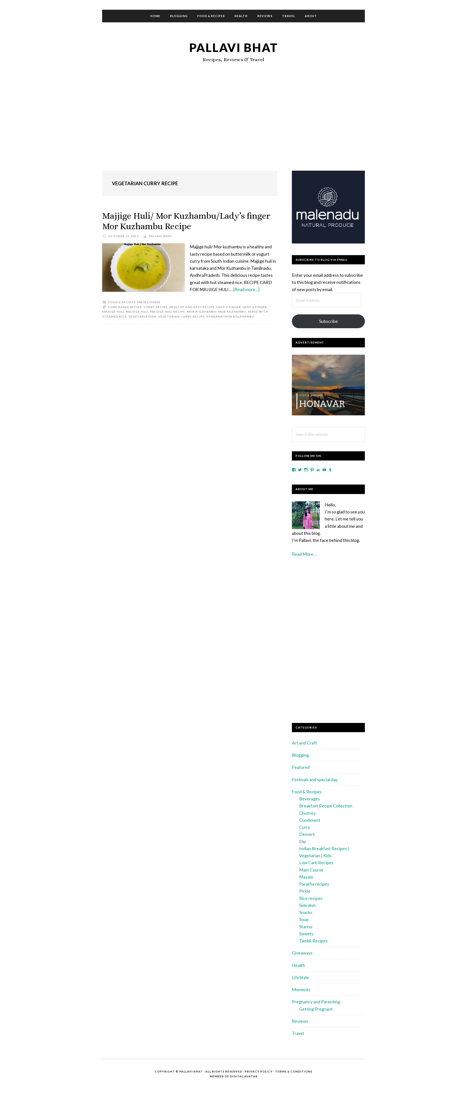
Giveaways (302, 953)
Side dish (307, 905)
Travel (298, 1033)
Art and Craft (304, 743)
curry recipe (156, 307)
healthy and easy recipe (192, 307)
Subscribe (328, 321)
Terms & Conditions (293, 1071)
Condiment (309, 820)
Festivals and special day (315, 779)
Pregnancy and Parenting (316, 1001)
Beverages (309, 798)
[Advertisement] (233, 127)
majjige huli (137, 311)
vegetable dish (142, 316)
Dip (302, 841)
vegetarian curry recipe (181, 316)
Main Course (149, 302)
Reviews (300, 1021)
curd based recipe (125, 307)
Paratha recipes (314, 884)
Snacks (305, 912)
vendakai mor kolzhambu (230, 316)
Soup (304, 919)
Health (298, 965)
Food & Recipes (121, 302)
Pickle (305, 891)
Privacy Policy (259, 1071)
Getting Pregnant (316, 1009)
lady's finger (228, 307)
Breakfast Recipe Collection (325, 805)
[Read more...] (246, 289)
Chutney (307, 813)
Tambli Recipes (313, 940)
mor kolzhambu (201, 311)
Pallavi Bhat (233, 47)
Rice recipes (311, 898)
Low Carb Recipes (316, 862)
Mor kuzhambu (232, 311)
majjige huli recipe (167, 311)
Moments (301, 989)
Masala (306, 877)
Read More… (304, 554)
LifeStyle (300, 977)
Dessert (307, 834)
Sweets (306, 933)
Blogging (300, 755)
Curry (304, 827)
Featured (301, 767)
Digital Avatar (244, 1076)
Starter (306, 926)
